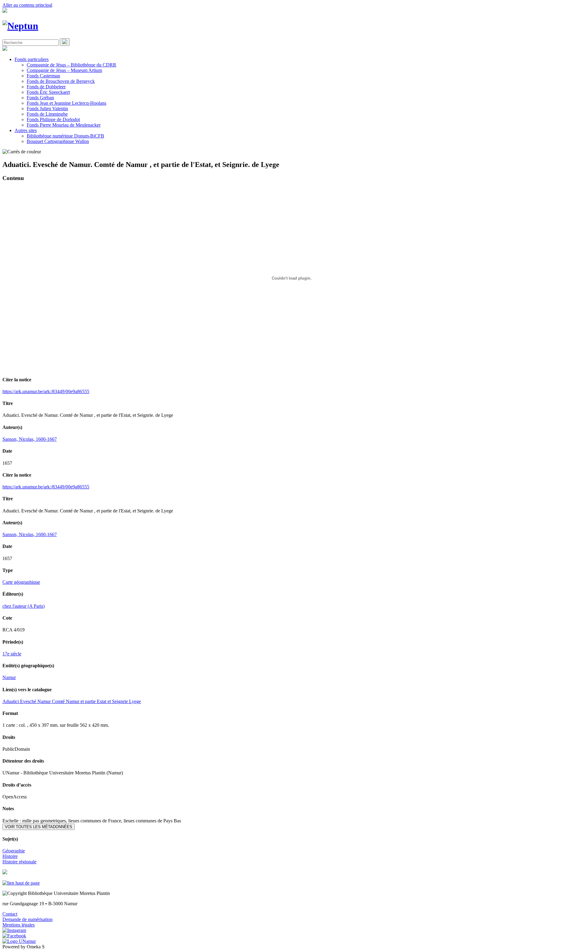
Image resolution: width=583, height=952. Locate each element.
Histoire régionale (19, 861)
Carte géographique (21, 582)
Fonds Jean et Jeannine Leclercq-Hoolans (66, 103)
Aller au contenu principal (27, 5)
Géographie (13, 850)
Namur (9, 677)
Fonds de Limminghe (47, 114)
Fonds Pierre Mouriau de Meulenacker (64, 124)
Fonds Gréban (40, 97)
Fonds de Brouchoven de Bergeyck (61, 81)
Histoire (10, 856)
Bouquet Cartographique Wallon (58, 141)
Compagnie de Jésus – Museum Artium (64, 70)
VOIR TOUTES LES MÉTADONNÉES (38, 826)
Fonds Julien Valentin (47, 108)
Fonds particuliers (32, 59)
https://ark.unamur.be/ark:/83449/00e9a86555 (45, 391)
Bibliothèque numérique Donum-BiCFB (65, 135)
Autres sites (26, 130)
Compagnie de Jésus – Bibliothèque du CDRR (71, 64)
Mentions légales (18, 924)
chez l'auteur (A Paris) (23, 606)
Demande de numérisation (27, 919)
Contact (9, 913)
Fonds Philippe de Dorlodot (53, 119)
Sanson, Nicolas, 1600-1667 (29, 439)
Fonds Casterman (43, 75)
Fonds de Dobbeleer (46, 86)
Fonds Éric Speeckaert (48, 92)
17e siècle (11, 653)
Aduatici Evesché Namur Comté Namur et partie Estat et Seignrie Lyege (71, 701)
